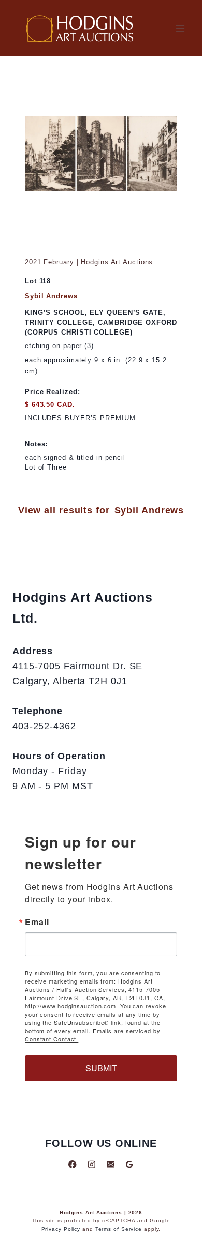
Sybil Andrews (51, 296)
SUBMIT (101, 1068)
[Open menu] (180, 28)
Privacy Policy (61, 1229)
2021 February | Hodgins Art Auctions (89, 262)
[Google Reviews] (129, 1164)
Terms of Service (118, 1229)
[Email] (111, 1164)
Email (37, 922)
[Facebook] (73, 1164)
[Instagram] (91, 1164)
